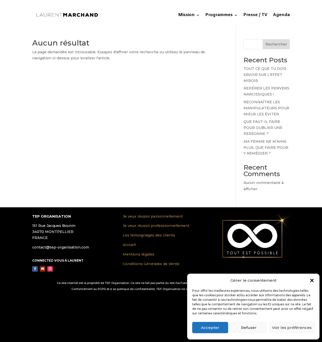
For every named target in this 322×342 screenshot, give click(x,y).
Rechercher (276, 44)
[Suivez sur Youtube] (42, 269)
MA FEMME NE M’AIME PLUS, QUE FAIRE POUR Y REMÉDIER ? (266, 147)
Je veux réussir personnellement (153, 216)
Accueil (129, 244)
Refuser (249, 327)
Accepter (210, 327)
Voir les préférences (292, 327)
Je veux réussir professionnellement (156, 225)
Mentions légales (138, 254)
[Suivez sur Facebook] (35, 269)
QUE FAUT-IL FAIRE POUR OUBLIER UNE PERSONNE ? (263, 127)
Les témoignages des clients (149, 235)
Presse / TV (255, 15)
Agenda (281, 15)
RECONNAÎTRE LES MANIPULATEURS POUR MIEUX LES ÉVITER (266, 108)
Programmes (219, 15)
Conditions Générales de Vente (151, 264)
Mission (186, 15)
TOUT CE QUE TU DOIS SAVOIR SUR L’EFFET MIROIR (265, 74)
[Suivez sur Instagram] (50, 269)
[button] (311, 280)
